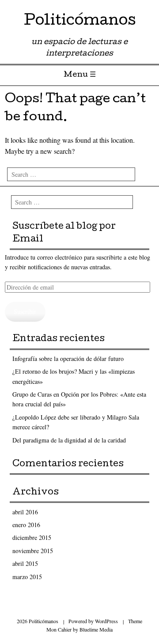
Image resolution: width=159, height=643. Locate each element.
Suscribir (25, 311)
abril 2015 (25, 563)
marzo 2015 (27, 576)
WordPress (106, 620)
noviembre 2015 (32, 550)
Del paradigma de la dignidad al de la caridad (69, 440)
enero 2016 (26, 524)
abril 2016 (25, 512)
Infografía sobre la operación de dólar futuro (68, 358)
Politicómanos (80, 22)
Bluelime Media (96, 629)
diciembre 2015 (31, 537)
